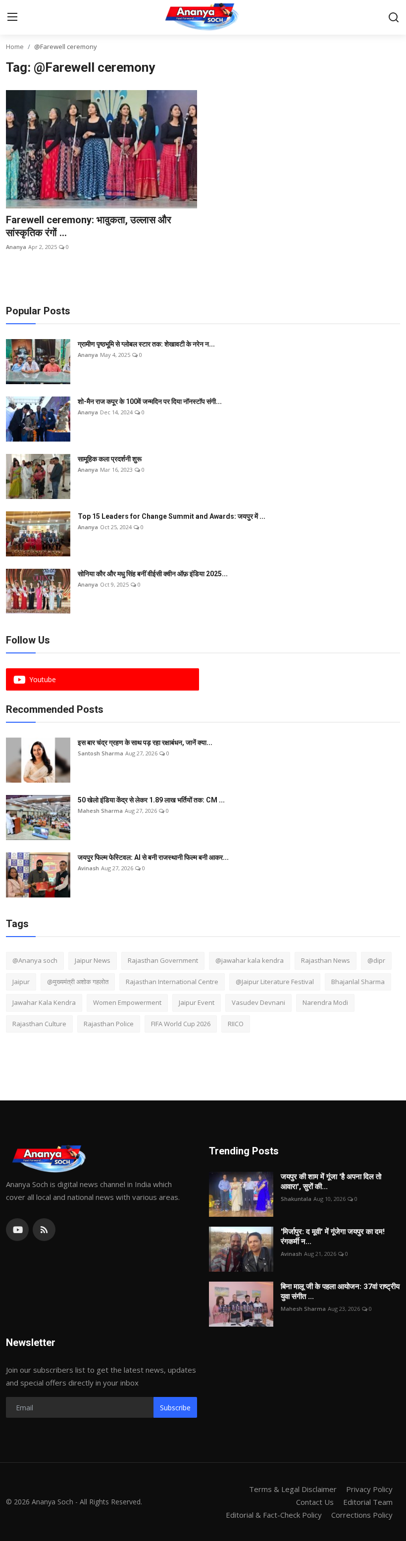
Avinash (88, 868)
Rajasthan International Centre (172, 981)
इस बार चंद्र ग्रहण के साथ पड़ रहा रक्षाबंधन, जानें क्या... (145, 742)
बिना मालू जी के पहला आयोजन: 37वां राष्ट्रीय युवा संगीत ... (340, 1291)
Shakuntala (296, 1198)
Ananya (16, 246)
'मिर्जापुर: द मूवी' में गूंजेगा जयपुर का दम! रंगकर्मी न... (333, 1236)
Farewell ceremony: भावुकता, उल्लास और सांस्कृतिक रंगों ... (88, 226)
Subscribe (175, 1407)
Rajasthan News (325, 960)
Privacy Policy (369, 1489)
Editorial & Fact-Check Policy (274, 1515)
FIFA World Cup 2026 (180, 1023)
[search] (393, 17)
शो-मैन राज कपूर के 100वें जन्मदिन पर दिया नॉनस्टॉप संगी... (150, 401)
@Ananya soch (34, 960)
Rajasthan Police (109, 1023)
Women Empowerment (127, 1002)
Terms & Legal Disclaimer (293, 1489)
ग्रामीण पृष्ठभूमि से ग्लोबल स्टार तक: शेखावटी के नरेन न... (146, 344)
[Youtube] (17, 1229)
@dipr (376, 960)
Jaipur (21, 981)
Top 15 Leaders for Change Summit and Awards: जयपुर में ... (171, 516)
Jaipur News (92, 960)
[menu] (12, 17)
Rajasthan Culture (39, 1023)
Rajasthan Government (163, 960)
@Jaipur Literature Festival (275, 981)
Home (15, 46)
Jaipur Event (196, 1002)
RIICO (236, 1023)
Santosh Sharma (100, 753)
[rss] (44, 1229)
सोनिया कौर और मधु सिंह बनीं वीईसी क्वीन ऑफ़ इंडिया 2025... (153, 574)
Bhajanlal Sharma (358, 981)
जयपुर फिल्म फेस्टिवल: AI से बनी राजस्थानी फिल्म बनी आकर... (153, 857)
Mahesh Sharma (100, 810)
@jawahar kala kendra (249, 960)
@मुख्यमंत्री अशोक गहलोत (77, 981)
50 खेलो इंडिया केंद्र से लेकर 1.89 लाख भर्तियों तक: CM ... (151, 800)
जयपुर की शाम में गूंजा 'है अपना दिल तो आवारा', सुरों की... (331, 1181)
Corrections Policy (362, 1515)
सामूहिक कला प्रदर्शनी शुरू (110, 459)
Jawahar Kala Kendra (44, 1002)
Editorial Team (368, 1502)
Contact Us (315, 1502)
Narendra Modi (325, 1002)
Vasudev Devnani (258, 1002)
